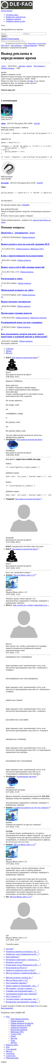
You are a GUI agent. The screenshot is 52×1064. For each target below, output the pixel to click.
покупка (10, 949)
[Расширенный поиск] (25, 41)
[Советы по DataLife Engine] (17, 8)
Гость (3, 66)
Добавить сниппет (13, 19)
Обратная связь (12, 1058)
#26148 (37, 123)
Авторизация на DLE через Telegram (21, 994)
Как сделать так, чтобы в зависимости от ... (31, 605)
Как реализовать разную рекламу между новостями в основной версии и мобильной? (24, 335)
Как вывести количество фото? (25, 358)
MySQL (14, 1043)
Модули (9, 353)
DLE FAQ (5, 45)
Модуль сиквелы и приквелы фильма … (23, 973)
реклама (22, 66)
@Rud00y (26, 205)
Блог (8, 1047)
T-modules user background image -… (21, 991)
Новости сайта (12, 1045)
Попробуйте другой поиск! (37, 43)
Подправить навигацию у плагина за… (23, 960)
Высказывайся (7, 1008)
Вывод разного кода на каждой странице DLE (25, 244)
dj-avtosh (5, 183)
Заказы (8, 351)
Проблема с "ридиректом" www (18, 232)
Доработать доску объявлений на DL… (23, 954)
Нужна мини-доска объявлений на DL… (23, 965)
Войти (4, 36)
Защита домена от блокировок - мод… (22, 986)
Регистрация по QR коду (17, 968)
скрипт (29, 66)
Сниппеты (10, 1053)
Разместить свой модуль (16, 17)
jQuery (13, 1036)
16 (2, 297)
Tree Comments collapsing (16, 983)
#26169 (40, 183)
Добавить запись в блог (15, 21)
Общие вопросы (30, 45)
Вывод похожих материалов (16, 301)
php (31, 81)
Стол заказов (11, 1049)
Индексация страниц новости (16, 313)
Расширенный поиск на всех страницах (21, 322)
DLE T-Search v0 (13, 996)
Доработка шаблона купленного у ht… (22, 951)
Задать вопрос (7, 11)
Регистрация (13, 39)
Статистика (10, 1056)
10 (2, 329)
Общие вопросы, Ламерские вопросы (31, 318)
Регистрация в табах (12, 278)
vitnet (3, 123)
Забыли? (4, 39)
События (9, 349)
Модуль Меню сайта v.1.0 (24, 575)
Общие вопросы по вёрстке (22, 1023)
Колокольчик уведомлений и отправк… (23, 1002)
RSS (32, 1006)
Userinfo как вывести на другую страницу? (31, 808)
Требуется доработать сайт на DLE (21, 970)
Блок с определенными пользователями (22, 255)
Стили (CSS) (16, 1034)
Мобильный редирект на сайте (17, 290)
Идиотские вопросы (19, 1030)
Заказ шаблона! (13, 957)
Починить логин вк (14, 962)
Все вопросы (16, 45)
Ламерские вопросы (19, 1027)
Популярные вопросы (20, 1019)
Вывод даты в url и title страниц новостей (22, 267)
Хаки (13, 1040)
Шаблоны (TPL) (17, 1032)
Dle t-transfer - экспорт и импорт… (20, 988)
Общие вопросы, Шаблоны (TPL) (30, 249)
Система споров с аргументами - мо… (22, 999)
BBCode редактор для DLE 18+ (19, 978)
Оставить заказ (12, 15)
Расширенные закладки (26, 776)
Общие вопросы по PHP (21, 1025)
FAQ (8, 1017)
